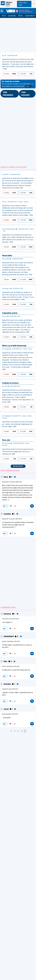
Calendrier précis (9, 313)
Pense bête (7, 256)
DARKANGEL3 (9, 636)
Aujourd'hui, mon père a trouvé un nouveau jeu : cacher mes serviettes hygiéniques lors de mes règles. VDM (17, 424)
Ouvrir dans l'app (23, 4)
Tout (4, 16)
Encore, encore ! (18, 466)
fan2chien (7, 684)
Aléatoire (12, 16)
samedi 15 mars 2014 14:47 (10, 689)
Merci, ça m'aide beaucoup (14, 346)
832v (6, 661)
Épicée (20, 16)
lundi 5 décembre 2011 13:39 (10, 666)
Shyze (6, 477)
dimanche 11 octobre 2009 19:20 (12, 482)
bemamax (7, 614)
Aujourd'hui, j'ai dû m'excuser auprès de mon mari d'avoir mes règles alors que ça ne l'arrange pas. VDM (18, 452)
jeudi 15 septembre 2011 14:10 (11, 641)
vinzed (6, 709)
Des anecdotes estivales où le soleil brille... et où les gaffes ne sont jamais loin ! (17, 84)
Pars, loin (6, 440)
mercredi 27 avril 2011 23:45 (10, 619)
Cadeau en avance (10, 383)
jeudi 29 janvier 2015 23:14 (10, 714)
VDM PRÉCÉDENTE (8, 94)
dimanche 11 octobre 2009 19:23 (12, 519)
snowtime (7, 514)
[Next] (11, 731)
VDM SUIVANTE (25, 94)
